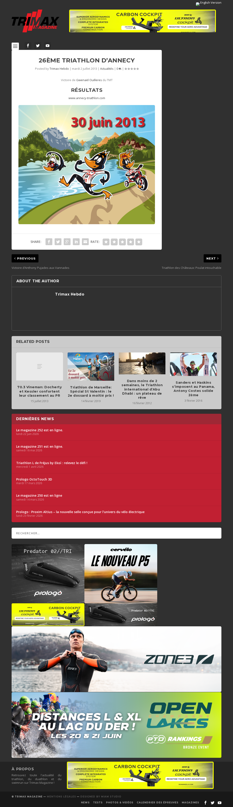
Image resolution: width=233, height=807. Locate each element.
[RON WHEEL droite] (48, 624)
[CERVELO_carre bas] (120, 601)
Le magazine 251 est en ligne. (39, 447)
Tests (98, 802)
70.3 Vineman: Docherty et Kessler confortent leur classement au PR (39, 391)
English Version (210, 2)
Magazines (190, 802)
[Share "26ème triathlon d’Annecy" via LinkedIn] (76, 241)
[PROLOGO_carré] (48, 601)
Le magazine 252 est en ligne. (39, 430)
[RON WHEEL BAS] (140, 788)
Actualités (107, 69)
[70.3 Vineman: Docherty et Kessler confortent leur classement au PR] (39, 366)
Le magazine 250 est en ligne (39, 495)
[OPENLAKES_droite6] (116, 755)
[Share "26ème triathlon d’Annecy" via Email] (85, 241)
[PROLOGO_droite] (120, 624)
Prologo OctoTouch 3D (34, 479)
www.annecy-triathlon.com (86, 98)
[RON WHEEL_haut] (142, 23)
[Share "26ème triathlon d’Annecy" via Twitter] (58, 241)
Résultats (87, 90)
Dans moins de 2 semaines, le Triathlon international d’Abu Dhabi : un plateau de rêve (142, 389)
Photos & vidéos (119, 802)
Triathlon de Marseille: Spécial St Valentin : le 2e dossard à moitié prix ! (91, 391)
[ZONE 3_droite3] (116, 690)
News (85, 802)
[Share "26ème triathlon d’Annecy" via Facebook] (48, 241)
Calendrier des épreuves (157, 802)
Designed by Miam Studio (100, 796)
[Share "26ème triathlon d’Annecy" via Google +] (67, 241)
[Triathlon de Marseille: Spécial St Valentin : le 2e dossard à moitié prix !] (91, 366)
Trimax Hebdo (59, 69)
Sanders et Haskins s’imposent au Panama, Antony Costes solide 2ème (193, 388)
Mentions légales (61, 796)
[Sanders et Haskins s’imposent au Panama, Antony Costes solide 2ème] (193, 364)
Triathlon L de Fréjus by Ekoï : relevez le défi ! (51, 463)
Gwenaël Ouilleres (89, 80)
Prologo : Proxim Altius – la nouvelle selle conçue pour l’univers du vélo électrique (80, 512)
